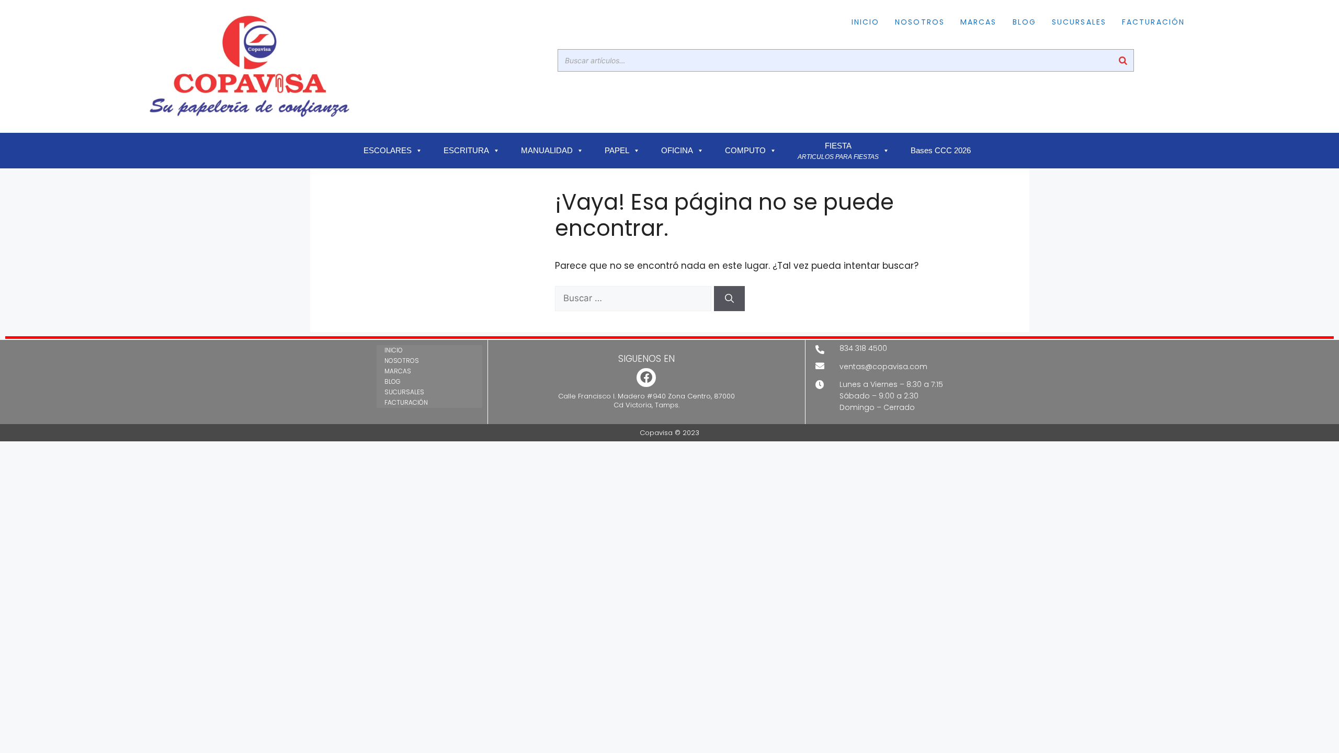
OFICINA (677, 150)
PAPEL (617, 150)
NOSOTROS (920, 22)
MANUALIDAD (547, 150)
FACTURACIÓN (1153, 22)
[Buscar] (1123, 60)
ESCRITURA (466, 150)
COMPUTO (745, 150)
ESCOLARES (388, 150)
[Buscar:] (634, 298)
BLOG (1024, 22)
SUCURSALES (1079, 22)
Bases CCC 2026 (941, 150)
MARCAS (978, 22)
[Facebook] (646, 377)
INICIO (866, 22)
